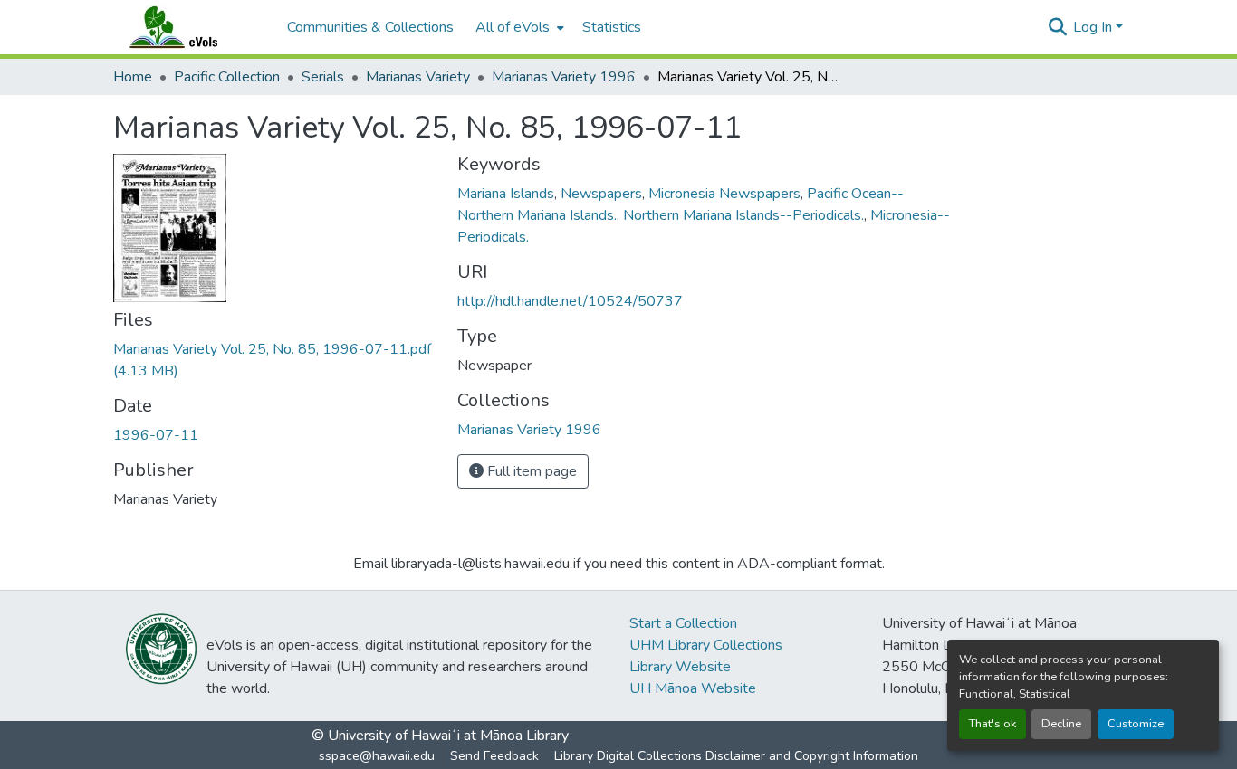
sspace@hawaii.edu (377, 755)
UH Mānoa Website (692, 688)
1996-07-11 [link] (155, 435)
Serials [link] (323, 77)
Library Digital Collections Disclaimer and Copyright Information (736, 755)
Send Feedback (494, 755)
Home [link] (132, 77)
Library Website (680, 667)
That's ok (992, 724)
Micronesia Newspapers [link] (724, 194)
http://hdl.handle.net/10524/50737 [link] (570, 301)
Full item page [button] (530, 471)
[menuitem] (518, 27)
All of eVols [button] (512, 27)
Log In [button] (1094, 27)
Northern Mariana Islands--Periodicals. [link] (743, 215)
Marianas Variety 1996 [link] (564, 77)
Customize (1136, 724)
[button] (191, 27)
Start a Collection (683, 623)
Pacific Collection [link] (227, 77)
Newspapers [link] (601, 194)
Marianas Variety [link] (418, 77)
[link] (274, 360)
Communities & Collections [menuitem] (370, 27)
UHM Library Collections (705, 645)
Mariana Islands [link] (505, 194)
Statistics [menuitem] (611, 27)
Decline (1061, 724)
